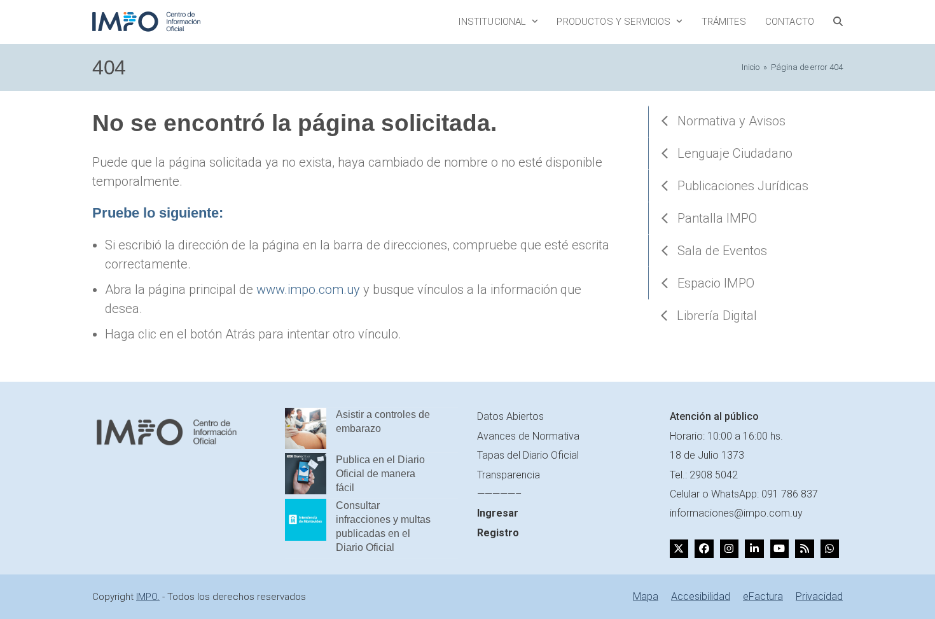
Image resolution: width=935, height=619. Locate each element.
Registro (498, 533)
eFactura (763, 596)
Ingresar (497, 513)
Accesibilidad (700, 596)
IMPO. (148, 596)
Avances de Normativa (528, 436)
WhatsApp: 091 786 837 (764, 494)
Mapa (645, 596)
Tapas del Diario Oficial (528, 455)
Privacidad (819, 596)
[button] (838, 21)
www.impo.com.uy (308, 289)
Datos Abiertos (510, 416)
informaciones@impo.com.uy (736, 513)
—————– (499, 494)
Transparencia (508, 475)
